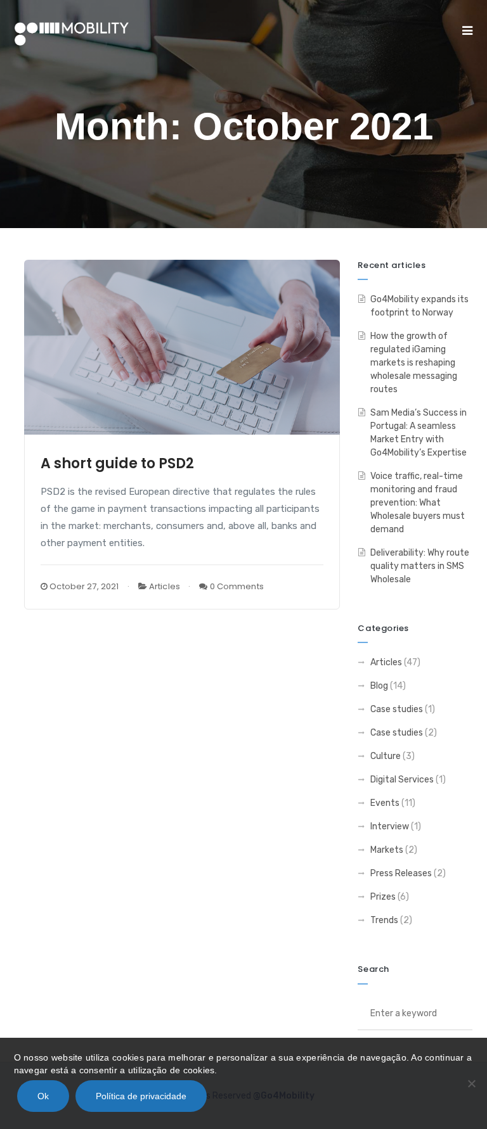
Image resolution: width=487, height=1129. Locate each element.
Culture (385, 756)
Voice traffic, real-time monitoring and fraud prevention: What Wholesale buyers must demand (417, 503)
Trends (384, 920)
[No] (471, 1083)
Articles (164, 586)
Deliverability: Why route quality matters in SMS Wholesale (419, 566)
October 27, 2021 (83, 586)
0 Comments (235, 586)
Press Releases (401, 873)
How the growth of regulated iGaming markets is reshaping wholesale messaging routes (413, 363)
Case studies (396, 709)
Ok (43, 1096)
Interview (389, 826)
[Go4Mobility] (72, 31)
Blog (379, 685)
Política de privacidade (141, 1096)
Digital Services (402, 779)
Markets (386, 850)
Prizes (383, 896)
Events (384, 803)
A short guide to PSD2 (117, 463)
